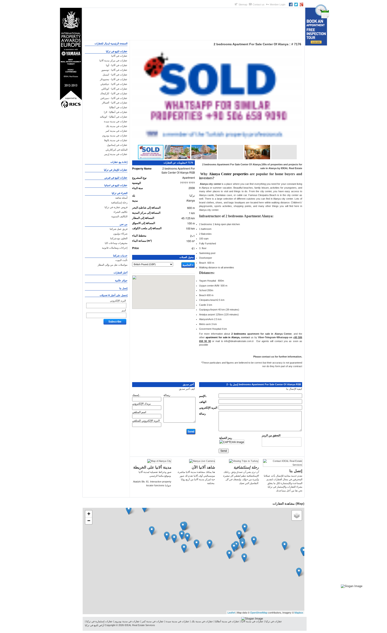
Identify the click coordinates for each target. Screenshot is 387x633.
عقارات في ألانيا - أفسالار (114, 102)
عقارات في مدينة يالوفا (115, 140)
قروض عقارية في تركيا (116, 207)
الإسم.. (203, 396)
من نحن (123, 224)
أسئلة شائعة (121, 197)
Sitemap (243, 4)
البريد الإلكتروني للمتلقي (146, 420)
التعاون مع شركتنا (118, 238)
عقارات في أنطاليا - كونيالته (113, 116)
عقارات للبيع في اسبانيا (115, 185)
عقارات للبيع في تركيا (116, 51)
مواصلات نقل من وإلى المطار (112, 264)
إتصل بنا (123, 288)
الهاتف (202, 402)
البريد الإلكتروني (118, 300)
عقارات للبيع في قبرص (115, 177)
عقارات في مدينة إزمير (115, 154)
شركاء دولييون (120, 233)
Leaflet (231, 612)
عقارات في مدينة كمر (116, 130)
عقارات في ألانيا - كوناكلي (114, 88)
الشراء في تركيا (119, 193)
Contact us (258, 4)
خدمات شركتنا (120, 255)
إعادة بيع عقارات (118, 162)
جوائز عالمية (121, 280)
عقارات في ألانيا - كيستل (115, 74)
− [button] (88, 520)
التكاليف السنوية (119, 216)
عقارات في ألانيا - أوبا (116, 65)
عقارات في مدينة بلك (116, 126)
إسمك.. (136, 395)
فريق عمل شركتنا (118, 229)
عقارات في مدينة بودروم (114, 135)
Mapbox (299, 612)
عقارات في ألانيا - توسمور (114, 70)
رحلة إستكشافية (119, 202)
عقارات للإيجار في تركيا (115, 169)
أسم (124, 310)
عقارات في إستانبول (117, 145)
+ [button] (88, 514)
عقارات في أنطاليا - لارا (115, 112)
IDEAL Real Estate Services (140, 625)
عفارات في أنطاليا (118, 107)
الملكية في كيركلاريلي (116, 149)
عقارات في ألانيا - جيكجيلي (113, 84)
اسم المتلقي (139, 412)
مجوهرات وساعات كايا (116, 243)
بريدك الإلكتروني (141, 403)
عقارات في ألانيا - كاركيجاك (113, 93)
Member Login (277, 4)
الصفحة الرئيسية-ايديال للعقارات (111, 43)
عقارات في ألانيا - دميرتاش (113, 98)
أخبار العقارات (120, 272)
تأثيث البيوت (121, 260)
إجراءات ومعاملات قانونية (114, 247)
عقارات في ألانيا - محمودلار (113, 79)
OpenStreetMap (258, 612)
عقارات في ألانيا (119, 55)
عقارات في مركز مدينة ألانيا (113, 60)
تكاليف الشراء (120, 212)
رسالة (202, 413)
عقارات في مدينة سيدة (115, 121)
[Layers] (297, 515)
